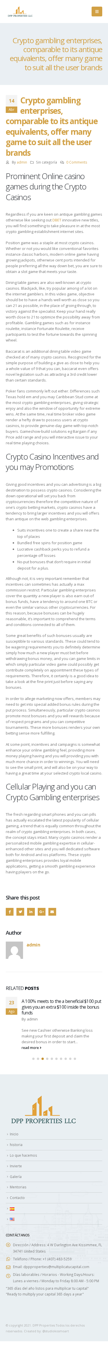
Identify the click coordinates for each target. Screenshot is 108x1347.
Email (52, 912)
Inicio (14, 1134)
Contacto (17, 1197)
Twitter (20, 912)
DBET (56, 220)
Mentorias (18, 1187)
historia (16, 1144)
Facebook (10, 912)
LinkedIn (31, 912)
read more (31, 1047)
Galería (16, 1176)
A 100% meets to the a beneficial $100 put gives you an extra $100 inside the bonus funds (61, 1007)
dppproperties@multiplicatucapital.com (56, 1266)
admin (22, 162)
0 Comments (76, 162)
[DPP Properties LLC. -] (20, 11)
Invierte (16, 1166)
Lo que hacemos (23, 1155)
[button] (33, 1058)
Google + (42, 912)
